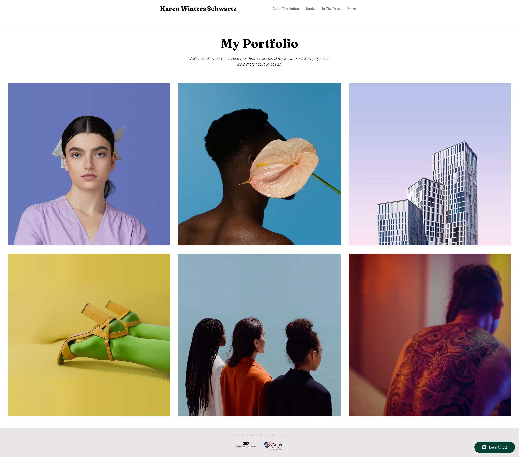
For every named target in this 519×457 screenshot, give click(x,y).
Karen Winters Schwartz (198, 8)
